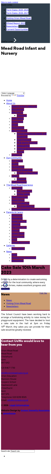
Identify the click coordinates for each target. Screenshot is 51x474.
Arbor (14, 239)
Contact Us (17, 154)
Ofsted (15, 124)
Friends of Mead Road (22, 169)
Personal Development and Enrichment (31, 209)
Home (9, 100)
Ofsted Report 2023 (15, 23)
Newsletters (12, 26)
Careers (15, 176)
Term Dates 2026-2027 (17, 13)
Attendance (17, 218)
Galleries (10, 245)
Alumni (15, 163)
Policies (20, 151)
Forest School (18, 200)
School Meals (18, 233)
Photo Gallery (18, 248)
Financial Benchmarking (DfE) (31, 148)
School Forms (18, 236)
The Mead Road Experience (19, 185)
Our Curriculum (24, 191)
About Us (10, 103)
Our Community (14, 157)
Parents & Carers (14, 212)
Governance (17, 121)
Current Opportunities (17, 29)
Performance (18, 127)
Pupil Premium (24, 139)
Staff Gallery (18, 118)
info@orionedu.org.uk (17, 400)
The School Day (19, 227)
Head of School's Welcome (24, 106)
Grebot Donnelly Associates (35, 410)
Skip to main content (9, 2)
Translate (20, 95)
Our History (17, 160)
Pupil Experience (20, 197)
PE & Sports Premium (27, 142)
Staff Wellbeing (19, 182)
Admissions (17, 215)
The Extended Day (20, 203)
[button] (15, 40)
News (9, 251)
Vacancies (21, 179)
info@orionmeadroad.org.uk (14, 372)
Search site (5, 451)
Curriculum (17, 188)
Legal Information (19, 405)
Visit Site (43, 293)
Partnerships (18, 166)
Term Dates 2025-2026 (17, 10)
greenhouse (9, 413)
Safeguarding (23, 145)
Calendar (16, 224)
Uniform (16, 230)
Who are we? (18, 109)
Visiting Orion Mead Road (18, 18)
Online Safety (23, 194)
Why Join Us (17, 112)
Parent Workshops (21, 242)
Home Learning (19, 221)
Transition (22, 115)
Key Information (19, 130)
